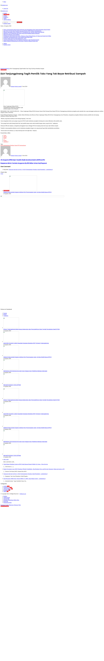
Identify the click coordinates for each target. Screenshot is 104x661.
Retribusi (12, 145)
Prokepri (13, 86)
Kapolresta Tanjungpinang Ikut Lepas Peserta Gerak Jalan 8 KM (17, 37)
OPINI (4, 18)
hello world (5, 459)
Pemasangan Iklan (7, 502)
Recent (5, 314)
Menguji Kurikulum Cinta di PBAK (11, 34)
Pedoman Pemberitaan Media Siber (11, 500)
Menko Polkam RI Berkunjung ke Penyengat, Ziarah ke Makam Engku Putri (20, 41)
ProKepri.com (23, 493)
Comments (5, 315)
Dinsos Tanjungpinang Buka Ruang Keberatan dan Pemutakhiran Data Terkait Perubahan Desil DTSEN (26, 29)
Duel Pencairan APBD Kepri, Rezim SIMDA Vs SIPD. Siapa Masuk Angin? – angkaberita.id (24, 478)
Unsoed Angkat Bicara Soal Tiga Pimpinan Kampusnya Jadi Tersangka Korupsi (21, 39)
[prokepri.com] (4, 5)
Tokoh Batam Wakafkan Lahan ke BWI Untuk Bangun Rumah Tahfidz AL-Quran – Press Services (25, 464)
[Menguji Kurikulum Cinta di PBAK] (11, 383)
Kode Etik (5, 501)
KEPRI (5, 15)
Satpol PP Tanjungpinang (20, 145)
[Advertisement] (52, 57)
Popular (5, 313)
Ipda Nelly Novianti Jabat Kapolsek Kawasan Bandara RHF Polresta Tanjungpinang (22, 30)
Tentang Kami (6, 497)
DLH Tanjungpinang (5, 145)
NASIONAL (6, 14)
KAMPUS (5, 17)
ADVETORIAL (7, 19)
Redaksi (5, 496)
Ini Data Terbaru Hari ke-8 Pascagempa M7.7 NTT (14, 38)
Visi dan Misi (6, 498)
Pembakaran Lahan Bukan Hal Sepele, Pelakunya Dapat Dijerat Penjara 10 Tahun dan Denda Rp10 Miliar (27, 36)
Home (2, 68)
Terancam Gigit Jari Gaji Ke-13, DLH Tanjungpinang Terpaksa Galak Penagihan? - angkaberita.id (31, 169)
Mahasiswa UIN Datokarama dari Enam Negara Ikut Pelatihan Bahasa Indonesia (21, 33)
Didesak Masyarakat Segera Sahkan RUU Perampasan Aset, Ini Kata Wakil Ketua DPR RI (23, 32)
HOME (5, 13)
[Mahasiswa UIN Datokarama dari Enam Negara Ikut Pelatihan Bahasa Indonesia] (11, 369)
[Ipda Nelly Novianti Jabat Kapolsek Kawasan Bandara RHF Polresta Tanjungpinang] (11, 341)
